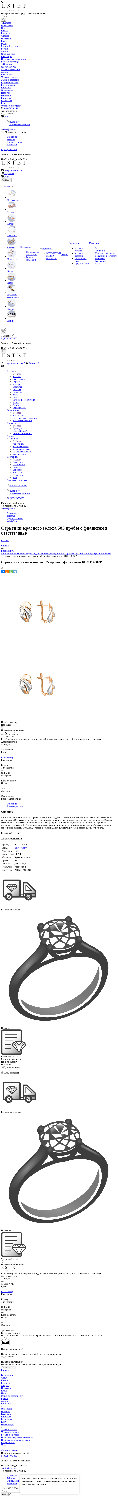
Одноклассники (15, 142)
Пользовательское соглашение (16, 1440)
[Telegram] (15, 571)
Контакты (6, 1416)
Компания (18, 462)
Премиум (17, 428)
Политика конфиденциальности (17, 1437)
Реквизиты (6, 1419)
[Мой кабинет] (2, 366)
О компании (7, 1409)
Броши (78, 553)
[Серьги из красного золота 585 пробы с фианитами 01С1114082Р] (37, 647)
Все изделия (7, 1375)
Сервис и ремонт (9, 1450)
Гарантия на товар (10, 1435)
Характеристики (15, 806)
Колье (45, 553)
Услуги (4, 1445)
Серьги (4, 553)
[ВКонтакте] (3, 571)
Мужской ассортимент (64, 553)
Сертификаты (95, 553)
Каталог (17, 376)
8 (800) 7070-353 (10, 108)
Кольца (11, 553)
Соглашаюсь (29, 1490)
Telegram (11, 139)
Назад (18, 374)
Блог (3, 1422)
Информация (7, 1424)
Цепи (50, 553)
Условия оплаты (9, 1429)
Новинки (106, 553)
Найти (4, 1494)
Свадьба (28, 553)
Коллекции (18, 415)
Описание (12, 803)
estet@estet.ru (9, 129)
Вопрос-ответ (8, 1442)
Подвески (37, 553)
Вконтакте (12, 137)
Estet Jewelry (7, 757)
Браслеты (19, 553)
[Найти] (3, 20)
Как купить (18, 444)
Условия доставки (10, 1432)
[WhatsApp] (11, 571)
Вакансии (6, 1414)
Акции (85, 553)
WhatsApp (12, 144)
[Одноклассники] (7, 571)
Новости (5, 1411)
